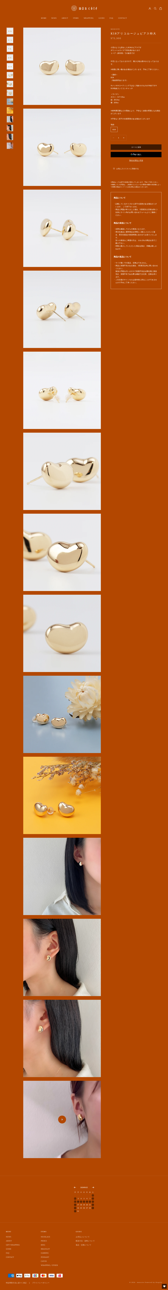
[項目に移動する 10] (10, 110)
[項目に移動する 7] (10, 84)
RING (43, 1245)
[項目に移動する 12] (10, 128)
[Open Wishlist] (164, 1286)
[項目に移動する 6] (10, 75)
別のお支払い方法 (136, 160)
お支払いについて (83, 1237)
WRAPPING (89, 18)
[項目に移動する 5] (10, 66)
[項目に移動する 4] (10, 57)
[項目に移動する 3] (10, 48)
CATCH (44, 1261)
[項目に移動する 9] (10, 101)
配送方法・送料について (85, 1241)
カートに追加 (136, 147)
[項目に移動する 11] (10, 119)
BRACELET (45, 1249)
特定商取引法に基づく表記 (16, 1283)
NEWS (54, 18)
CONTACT (122, 18)
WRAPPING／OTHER (49, 1265)
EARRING (45, 1253)
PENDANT (45, 1257)
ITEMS (76, 18)
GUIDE (102, 18)
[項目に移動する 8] (10, 92)
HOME (44, 18)
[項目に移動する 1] (10, 31)
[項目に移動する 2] (10, 39)
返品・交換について (83, 1245)
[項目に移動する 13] (10, 136)
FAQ (111, 18)
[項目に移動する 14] (10, 145)
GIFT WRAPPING (13, 1245)
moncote (115, 29)
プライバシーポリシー (40, 1283)
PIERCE (44, 1241)
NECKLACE (45, 1237)
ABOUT (65, 18)
